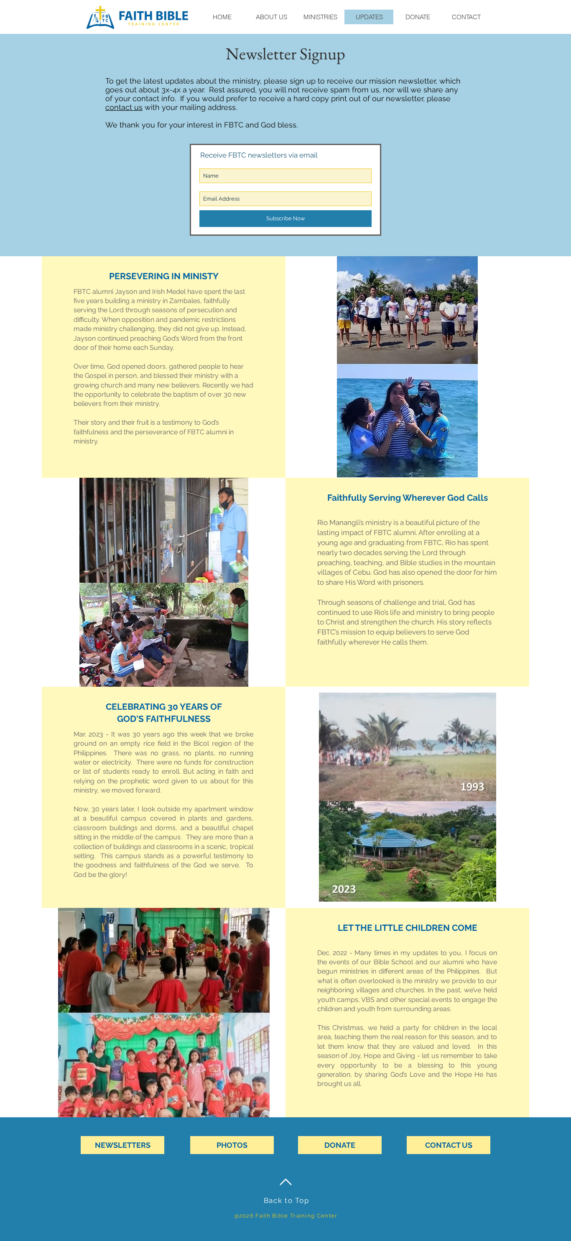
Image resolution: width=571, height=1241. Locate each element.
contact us (124, 107)
